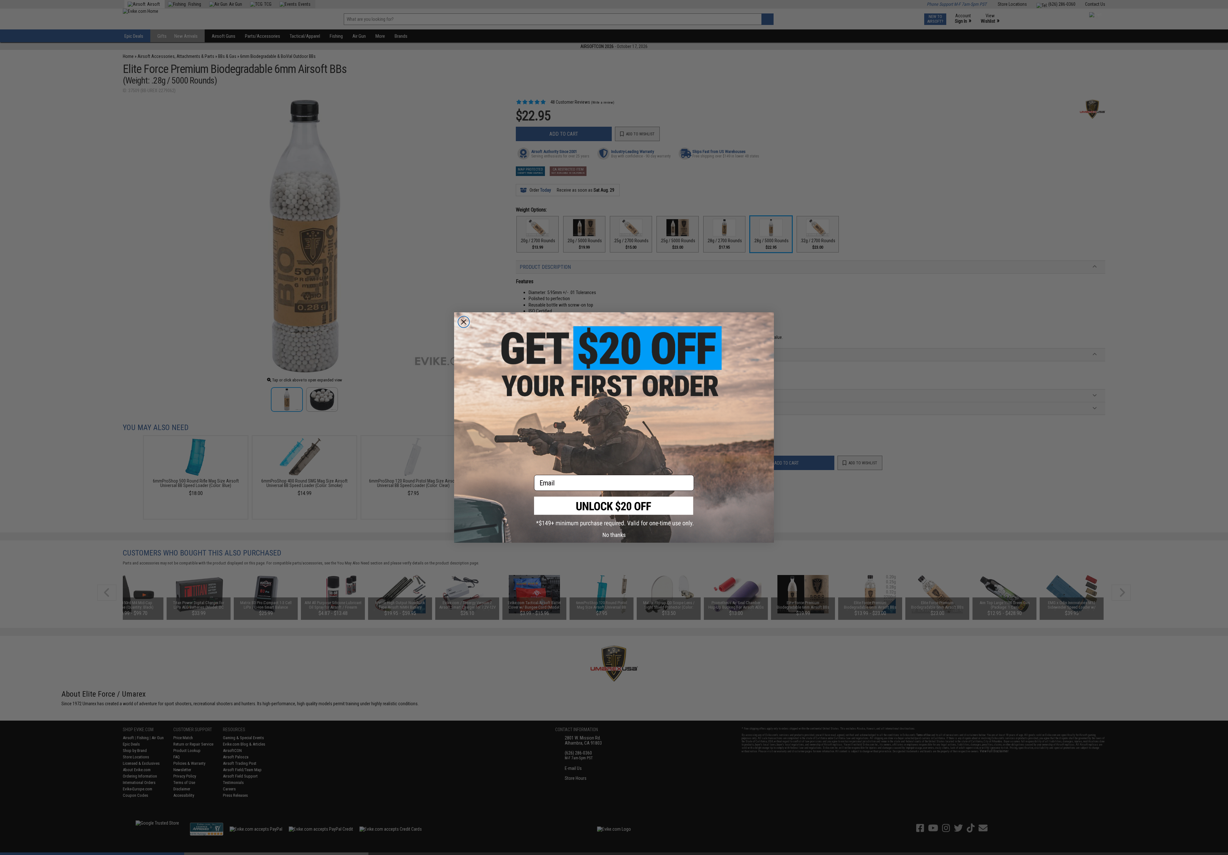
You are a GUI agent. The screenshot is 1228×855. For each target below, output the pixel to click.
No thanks (614, 534)
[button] (614, 511)
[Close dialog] (463, 322)
